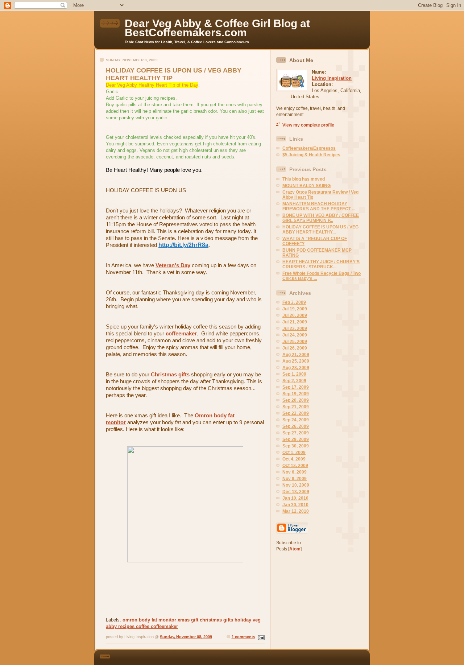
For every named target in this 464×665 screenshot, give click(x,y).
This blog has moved (303, 179)
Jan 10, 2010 (295, 498)
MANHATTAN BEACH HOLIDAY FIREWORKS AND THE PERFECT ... (318, 206)
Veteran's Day (173, 265)
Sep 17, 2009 (295, 387)
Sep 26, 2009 (295, 426)
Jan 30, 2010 (295, 504)
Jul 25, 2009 (294, 341)
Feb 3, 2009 (294, 302)
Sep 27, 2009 (295, 432)
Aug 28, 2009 (295, 367)
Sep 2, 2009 (294, 380)
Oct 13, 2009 (295, 465)
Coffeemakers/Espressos (309, 148)
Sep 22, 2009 (295, 413)
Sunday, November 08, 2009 (186, 637)
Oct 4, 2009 (294, 459)
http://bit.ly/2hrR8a (183, 245)
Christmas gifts (170, 374)
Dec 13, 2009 (295, 491)
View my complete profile (308, 125)
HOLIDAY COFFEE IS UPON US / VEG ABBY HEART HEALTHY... (320, 229)
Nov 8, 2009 (294, 478)
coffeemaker (181, 333)
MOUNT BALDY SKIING (306, 185)
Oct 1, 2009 (294, 452)
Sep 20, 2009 (295, 400)
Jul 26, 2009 (294, 348)
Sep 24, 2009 (295, 419)
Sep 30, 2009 (295, 446)
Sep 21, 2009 (295, 406)
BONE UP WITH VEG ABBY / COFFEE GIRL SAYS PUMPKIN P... (320, 218)
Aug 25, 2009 (295, 361)
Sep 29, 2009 (295, 439)
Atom (295, 549)
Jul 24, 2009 (294, 335)
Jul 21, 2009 (294, 322)
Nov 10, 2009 (295, 485)
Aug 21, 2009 (295, 354)
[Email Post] (260, 637)
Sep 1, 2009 (294, 374)
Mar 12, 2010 (295, 511)
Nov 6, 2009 (294, 472)
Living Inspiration (332, 78)
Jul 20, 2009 (294, 315)
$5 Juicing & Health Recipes (311, 154)
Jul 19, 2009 (294, 308)
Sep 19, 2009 (295, 393)
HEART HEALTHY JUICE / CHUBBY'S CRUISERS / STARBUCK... (321, 264)
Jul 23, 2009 (294, 328)
